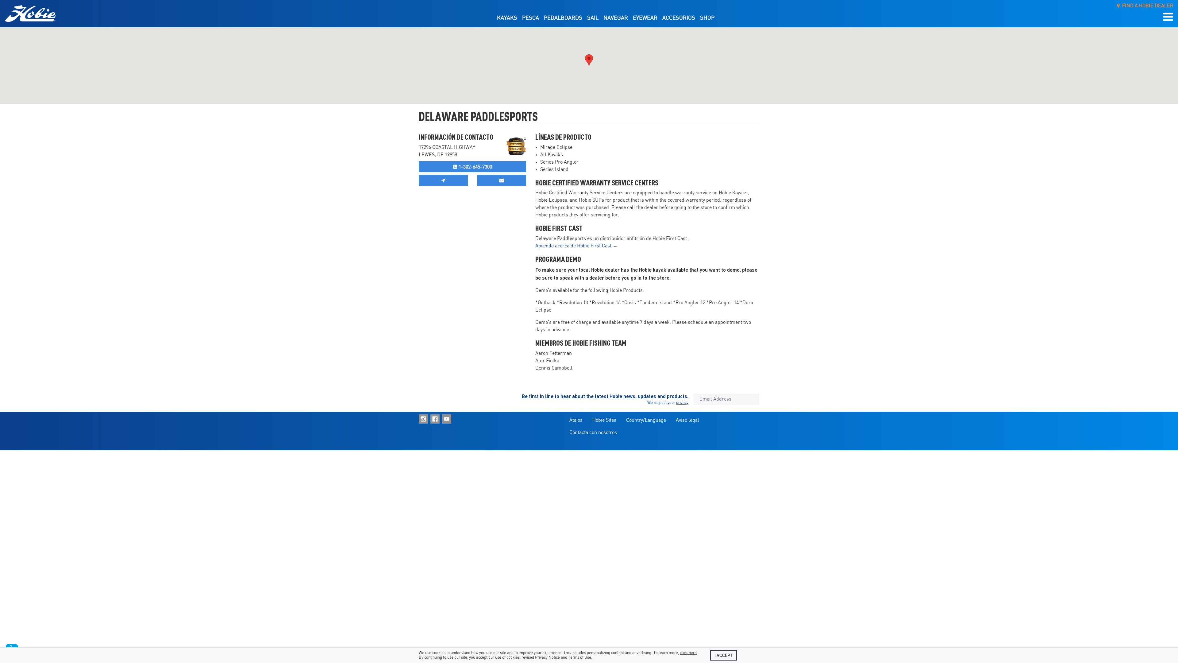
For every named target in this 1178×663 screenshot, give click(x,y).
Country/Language (646, 420)
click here (688, 653)
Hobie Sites (604, 420)
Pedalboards (563, 18)
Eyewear (645, 18)
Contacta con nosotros (593, 432)
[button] (1168, 17)
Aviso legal (687, 420)
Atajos (576, 420)
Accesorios (678, 18)
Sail (593, 18)
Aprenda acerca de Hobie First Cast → (576, 246)
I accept (723, 655)
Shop (707, 18)
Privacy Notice (547, 658)
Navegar (615, 18)
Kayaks (507, 18)
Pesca (530, 18)
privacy (682, 403)
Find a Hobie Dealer (1146, 6)
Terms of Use (579, 658)
